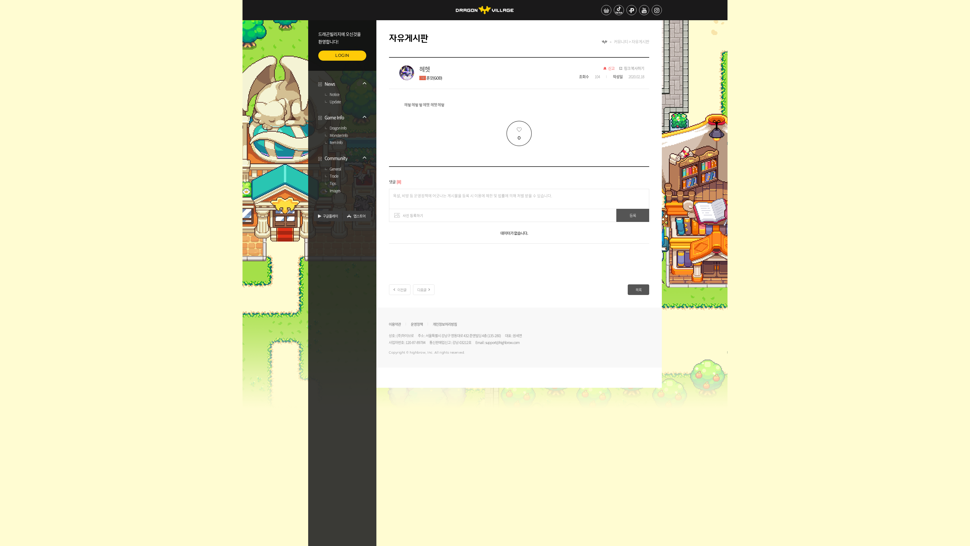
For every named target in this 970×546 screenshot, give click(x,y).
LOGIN (342, 55)
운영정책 (417, 323)
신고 (611, 68)
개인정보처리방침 (445, 323)
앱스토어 (359, 215)
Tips (333, 183)
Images (335, 190)
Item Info (336, 142)
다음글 (421, 289)
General (335, 169)
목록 (639, 289)
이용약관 (395, 323)
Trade (334, 176)
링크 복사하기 (634, 68)
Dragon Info (338, 128)
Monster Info (339, 135)
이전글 (401, 289)
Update (335, 101)
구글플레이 (330, 215)
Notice (334, 94)
